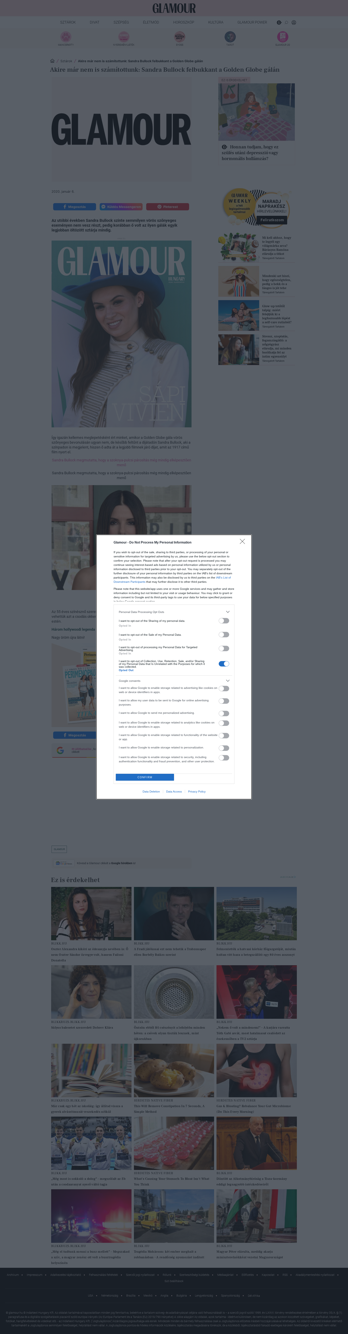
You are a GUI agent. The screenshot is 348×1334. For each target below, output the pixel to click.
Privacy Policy (197, 791)
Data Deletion (151, 791)
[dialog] (174, 667)
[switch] (224, 620)
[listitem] (174, 612)
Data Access (174, 791)
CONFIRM (145, 777)
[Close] (244, 543)
